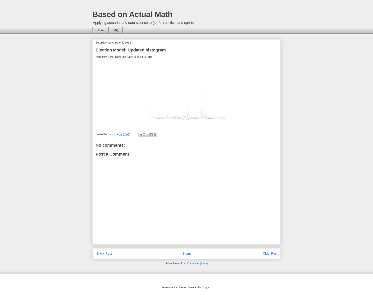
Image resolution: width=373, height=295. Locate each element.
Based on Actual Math (132, 14)
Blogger (206, 287)
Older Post (270, 253)
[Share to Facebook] (151, 135)
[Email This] (140, 135)
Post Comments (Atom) (194, 263)
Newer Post (104, 253)
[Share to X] (148, 135)
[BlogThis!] (144, 135)
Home (100, 30)
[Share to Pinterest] (155, 135)
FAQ (115, 30)
